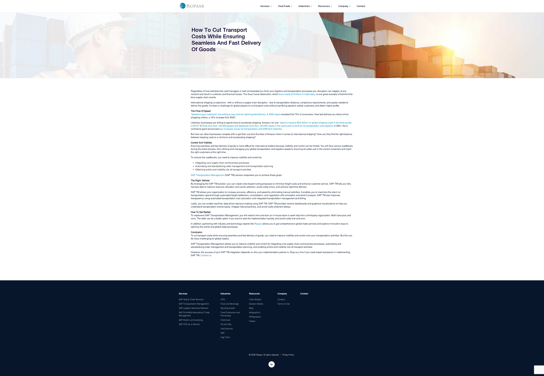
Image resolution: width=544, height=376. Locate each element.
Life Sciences (227, 328)
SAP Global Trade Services (191, 299)
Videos (252, 321)
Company (343, 6)
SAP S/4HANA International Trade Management (194, 314)
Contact (361, 6)
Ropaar (258, 223)
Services (265, 6)
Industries (304, 6)
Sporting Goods (228, 308)
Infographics (254, 312)
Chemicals (225, 320)
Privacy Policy (288, 354)
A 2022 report (273, 114)
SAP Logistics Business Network (193, 308)
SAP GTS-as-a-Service (189, 324)
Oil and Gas (226, 324)
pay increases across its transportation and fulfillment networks (250, 128)
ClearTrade (284, 6)
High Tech (225, 337)
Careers (281, 299)
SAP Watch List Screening (191, 320)
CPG (223, 299)
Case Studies (255, 299)
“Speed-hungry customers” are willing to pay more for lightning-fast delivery (228, 114)
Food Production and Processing (230, 314)
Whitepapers (255, 316)
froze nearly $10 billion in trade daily (297, 94)
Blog (251, 308)
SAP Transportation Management (207, 175)
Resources (324, 6)
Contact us (205, 255)
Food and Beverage (230, 303)
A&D (223, 332)
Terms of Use (284, 303)
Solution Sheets (256, 303)
